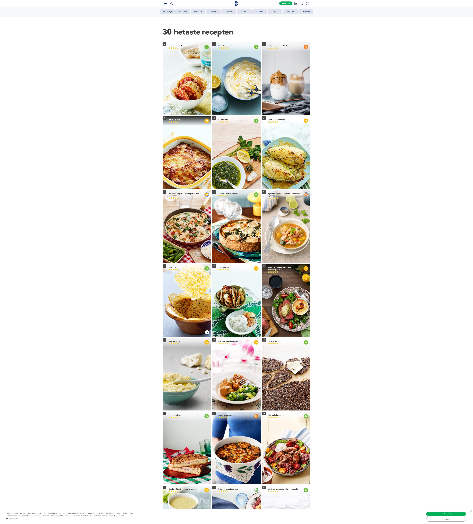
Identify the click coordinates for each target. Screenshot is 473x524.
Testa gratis (285, 3)
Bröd (244, 12)
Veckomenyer (167, 12)
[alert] (236, 516)
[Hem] (236, 3)
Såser (275, 12)
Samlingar (198, 12)
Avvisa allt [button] (446, 519)
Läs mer (121, 516)
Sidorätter (259, 12)
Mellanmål (290, 12)
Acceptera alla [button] (446, 514)
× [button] (471, 511)
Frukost (229, 12)
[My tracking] (295, 3)
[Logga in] (307, 3)
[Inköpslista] (301, 3)
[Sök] (171, 3)
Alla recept (183, 12)
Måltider (213, 12)
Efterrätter (306, 12)
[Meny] (165, 3)
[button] (69, 518)
